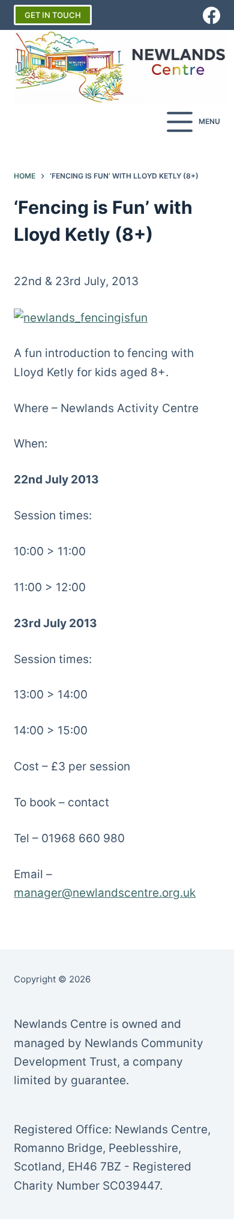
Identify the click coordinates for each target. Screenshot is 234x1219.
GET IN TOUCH (53, 15)
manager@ (43, 893)
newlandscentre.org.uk (134, 893)
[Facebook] (211, 15)
